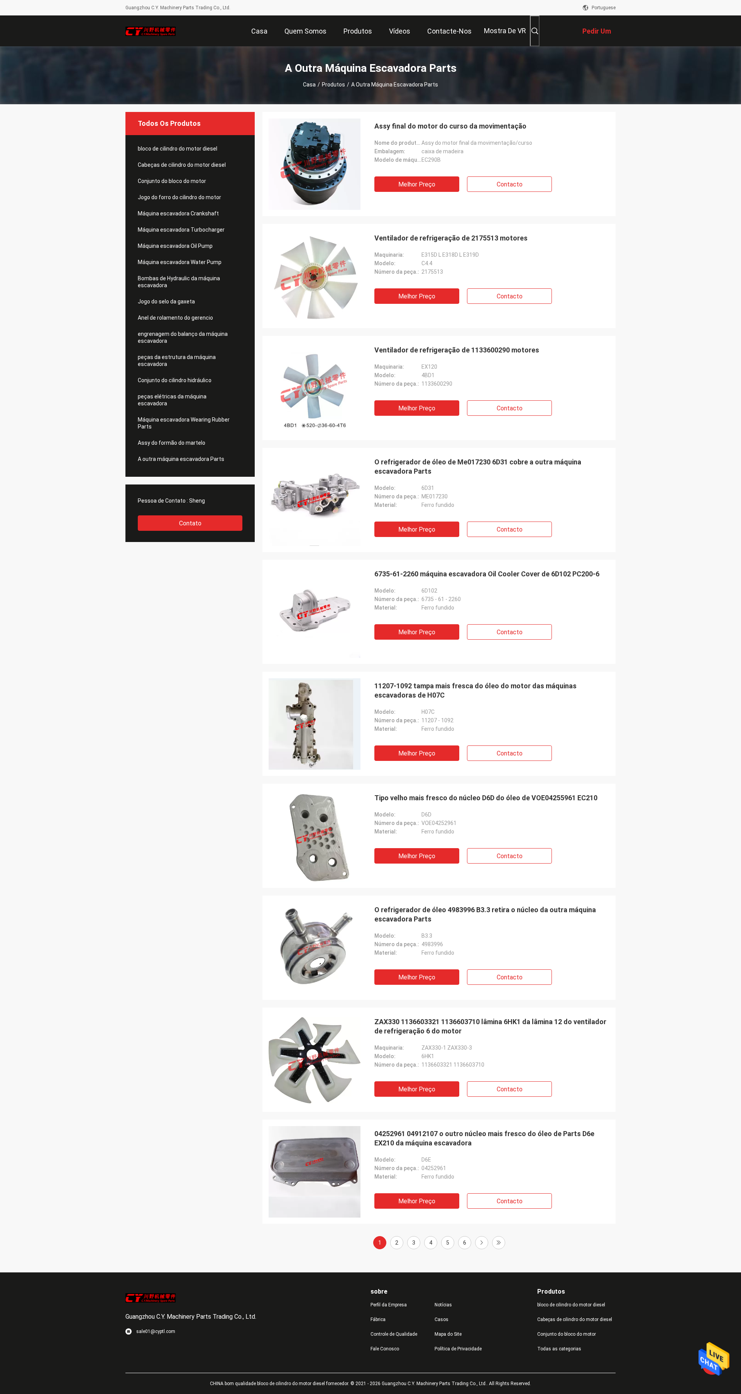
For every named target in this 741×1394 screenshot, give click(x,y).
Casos (441, 1319)
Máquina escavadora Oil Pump (175, 246)
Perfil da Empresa (388, 1305)
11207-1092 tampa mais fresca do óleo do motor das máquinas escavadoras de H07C (475, 690)
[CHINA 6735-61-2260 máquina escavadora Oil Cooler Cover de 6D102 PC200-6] (314, 612)
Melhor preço (416, 184)
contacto (510, 184)
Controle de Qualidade (393, 1334)
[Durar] (498, 1242)
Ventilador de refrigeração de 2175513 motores (451, 238)
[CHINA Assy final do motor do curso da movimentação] (314, 164)
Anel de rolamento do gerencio (175, 318)
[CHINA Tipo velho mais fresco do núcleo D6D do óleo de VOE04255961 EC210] (314, 836)
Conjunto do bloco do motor (172, 181)
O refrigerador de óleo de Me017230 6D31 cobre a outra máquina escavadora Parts (477, 466)
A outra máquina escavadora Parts (181, 459)
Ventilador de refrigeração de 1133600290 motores (456, 350)
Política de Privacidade (458, 1349)
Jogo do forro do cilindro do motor (179, 197)
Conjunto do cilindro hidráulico (174, 380)
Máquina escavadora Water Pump (180, 262)
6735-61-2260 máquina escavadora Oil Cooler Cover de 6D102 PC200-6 (486, 574)
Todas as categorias (559, 1349)
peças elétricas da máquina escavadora (172, 400)
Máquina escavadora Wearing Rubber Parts (184, 423)
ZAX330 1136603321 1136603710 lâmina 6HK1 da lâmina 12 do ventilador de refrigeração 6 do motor (490, 1026)
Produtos (333, 84)
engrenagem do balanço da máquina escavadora (183, 337)
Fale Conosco (384, 1349)
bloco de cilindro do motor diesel (177, 149)
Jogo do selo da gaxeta (166, 301)
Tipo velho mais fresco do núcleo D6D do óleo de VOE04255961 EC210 (485, 798)
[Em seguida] (481, 1242)
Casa (309, 84)
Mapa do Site (448, 1334)
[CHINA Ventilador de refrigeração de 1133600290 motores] (314, 388)
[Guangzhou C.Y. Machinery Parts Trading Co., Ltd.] (150, 31)
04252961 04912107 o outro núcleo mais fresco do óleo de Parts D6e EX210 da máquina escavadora (484, 1138)
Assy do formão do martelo (171, 443)
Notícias (443, 1305)
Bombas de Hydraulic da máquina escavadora (179, 281)
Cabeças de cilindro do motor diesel (182, 165)
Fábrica (378, 1319)
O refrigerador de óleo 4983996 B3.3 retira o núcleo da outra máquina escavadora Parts (485, 914)
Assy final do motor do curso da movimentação (450, 126)
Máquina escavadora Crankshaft (178, 213)
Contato (190, 523)
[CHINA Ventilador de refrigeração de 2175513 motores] (314, 276)
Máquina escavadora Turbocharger (181, 230)
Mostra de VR (505, 31)
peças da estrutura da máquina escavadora (177, 360)
